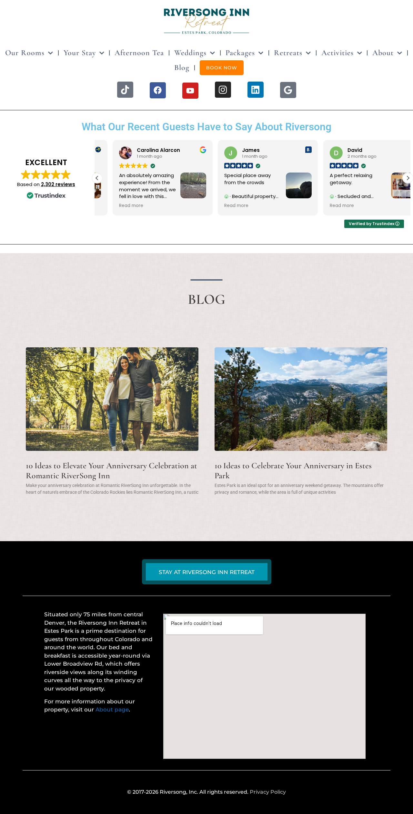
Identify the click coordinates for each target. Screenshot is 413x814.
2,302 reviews (58, 184)
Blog (181, 67)
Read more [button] (116, 206)
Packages (240, 52)
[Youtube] (190, 91)
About (383, 52)
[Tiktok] (125, 90)
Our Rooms (25, 52)
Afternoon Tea (139, 52)
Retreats (288, 52)
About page (112, 709)
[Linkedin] (255, 90)
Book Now (221, 68)
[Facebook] (158, 90)
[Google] (288, 90)
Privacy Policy (268, 792)
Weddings (190, 52)
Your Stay (80, 52)
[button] (408, 178)
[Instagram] (223, 90)
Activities (337, 52)
